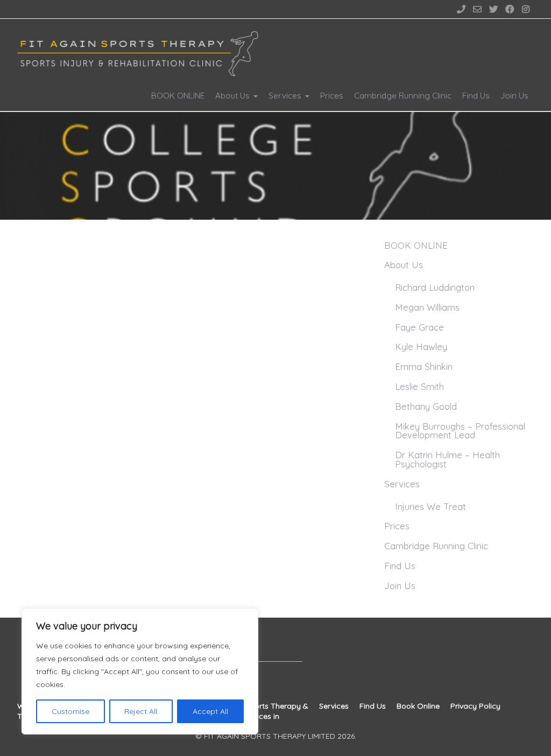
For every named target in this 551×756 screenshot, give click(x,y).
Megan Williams (427, 307)
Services (285, 95)
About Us (232, 95)
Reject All (140, 711)
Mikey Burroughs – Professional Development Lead (460, 431)
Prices (331, 95)
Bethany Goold (426, 406)
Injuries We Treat (430, 506)
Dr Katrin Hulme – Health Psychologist (447, 459)
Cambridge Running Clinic (402, 95)
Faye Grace (419, 327)
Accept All (210, 711)
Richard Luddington (435, 287)
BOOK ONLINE (177, 95)
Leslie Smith (419, 386)
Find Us (476, 95)
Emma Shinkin (424, 366)
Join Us (514, 95)
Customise (70, 711)
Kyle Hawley (421, 346)
